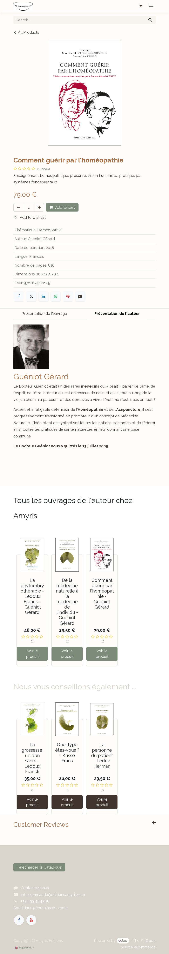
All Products (28, 32)
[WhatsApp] (56, 296)
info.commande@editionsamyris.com (53, 894)
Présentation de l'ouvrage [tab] (44, 313)
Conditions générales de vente (40, 908)
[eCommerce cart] (140, 6)
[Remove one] (18, 207)
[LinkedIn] (43, 296)
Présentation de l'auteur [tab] (117, 313)
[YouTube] (31, 920)
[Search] (150, 20)
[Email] (80, 296)
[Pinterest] (68, 296)
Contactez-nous (35, 888)
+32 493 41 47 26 (35, 901)
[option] (84, 600)
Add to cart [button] (64, 207)
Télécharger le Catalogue (39, 867)
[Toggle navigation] (151, 6)
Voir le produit (32, 654)
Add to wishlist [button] (32, 217)
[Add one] (39, 207)
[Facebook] (19, 296)
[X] (31, 296)
